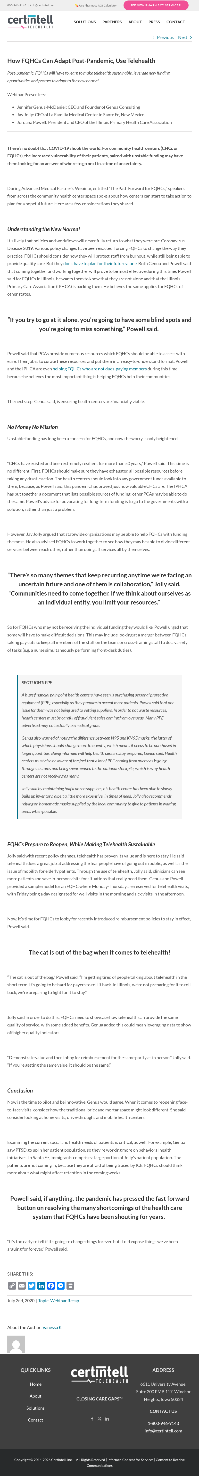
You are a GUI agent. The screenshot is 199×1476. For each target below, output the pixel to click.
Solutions (35, 1408)
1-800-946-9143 (163, 1423)
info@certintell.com (42, 5)
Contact (35, 1419)
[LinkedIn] (107, 1419)
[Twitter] (99, 1419)
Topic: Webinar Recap (58, 1300)
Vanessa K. (52, 1327)
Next (182, 37)
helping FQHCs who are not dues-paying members (100, 368)
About (35, 1396)
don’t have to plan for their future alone (100, 263)
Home (35, 1384)
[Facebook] (92, 1419)
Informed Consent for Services (130, 1460)
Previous (165, 37)
